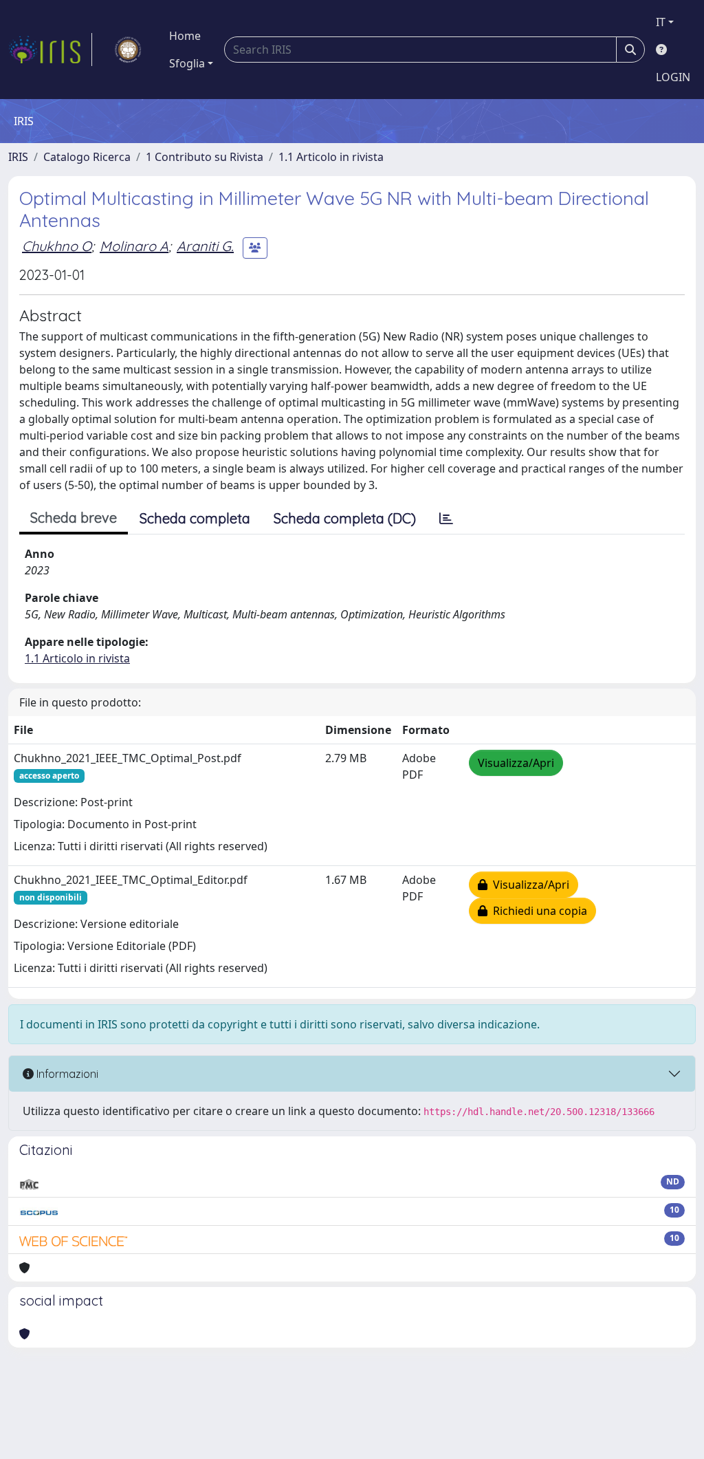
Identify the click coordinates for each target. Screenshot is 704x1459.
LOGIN (673, 77)
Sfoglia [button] (187, 63)
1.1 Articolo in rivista (331, 156)
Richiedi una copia (537, 910)
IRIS (18, 156)
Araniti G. (205, 246)
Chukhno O (56, 246)
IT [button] (661, 22)
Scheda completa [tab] (195, 518)
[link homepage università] (128, 49)
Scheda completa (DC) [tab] (345, 518)
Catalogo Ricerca (87, 156)
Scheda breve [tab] (73, 517)
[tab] (446, 518)
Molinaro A (134, 246)
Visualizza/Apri (516, 762)
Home (185, 35)
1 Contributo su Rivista (204, 156)
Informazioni (66, 1074)
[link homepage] (50, 49)
